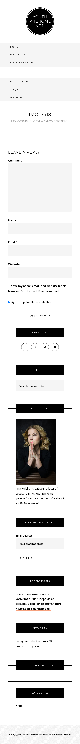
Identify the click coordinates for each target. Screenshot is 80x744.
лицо (19, 705)
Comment (16, 160)
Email (12, 242)
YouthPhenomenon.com (42, 734)
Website (14, 264)
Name (13, 220)
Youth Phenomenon (40, 21)
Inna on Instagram (27, 646)
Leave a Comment (57, 120)
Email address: (24, 535)
